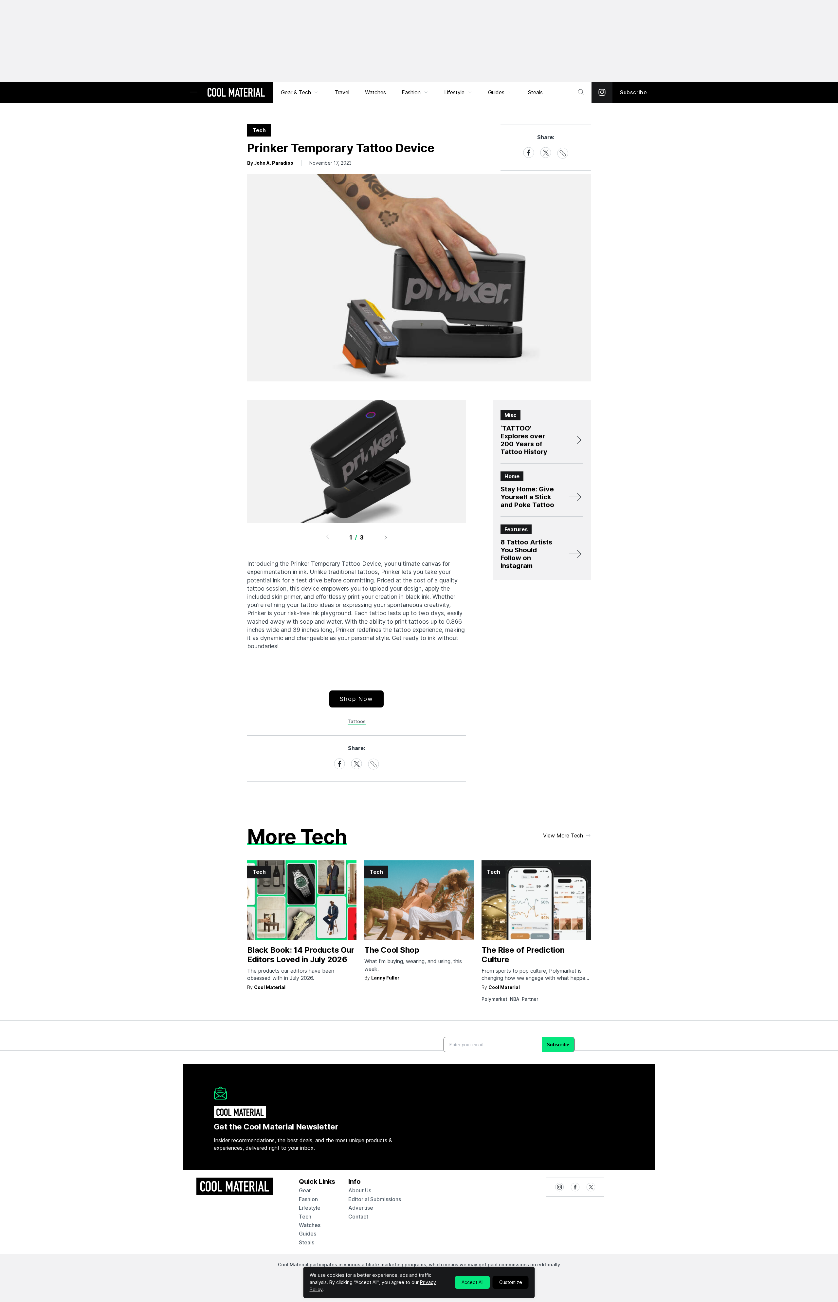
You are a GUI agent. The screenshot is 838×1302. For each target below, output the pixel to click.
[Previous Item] (327, 537)
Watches (375, 92)
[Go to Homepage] (236, 93)
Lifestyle (454, 92)
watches (309, 1225)
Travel (342, 92)
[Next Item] (385, 537)
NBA (514, 999)
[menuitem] (300, 92)
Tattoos (357, 721)
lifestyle (309, 1207)
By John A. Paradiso (270, 163)
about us (359, 1190)
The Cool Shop (391, 950)
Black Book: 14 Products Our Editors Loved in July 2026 (301, 954)
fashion (308, 1199)
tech (305, 1216)
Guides (496, 92)
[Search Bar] (581, 92)
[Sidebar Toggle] (194, 92)
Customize (510, 1282)
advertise (360, 1207)
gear (305, 1190)
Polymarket (494, 999)
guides (307, 1233)
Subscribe (633, 92)
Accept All (472, 1282)
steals (535, 92)
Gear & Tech (296, 92)
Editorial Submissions (374, 1199)
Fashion (411, 92)
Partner (530, 999)
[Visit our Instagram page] (602, 92)
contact (358, 1216)
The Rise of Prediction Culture (523, 954)
